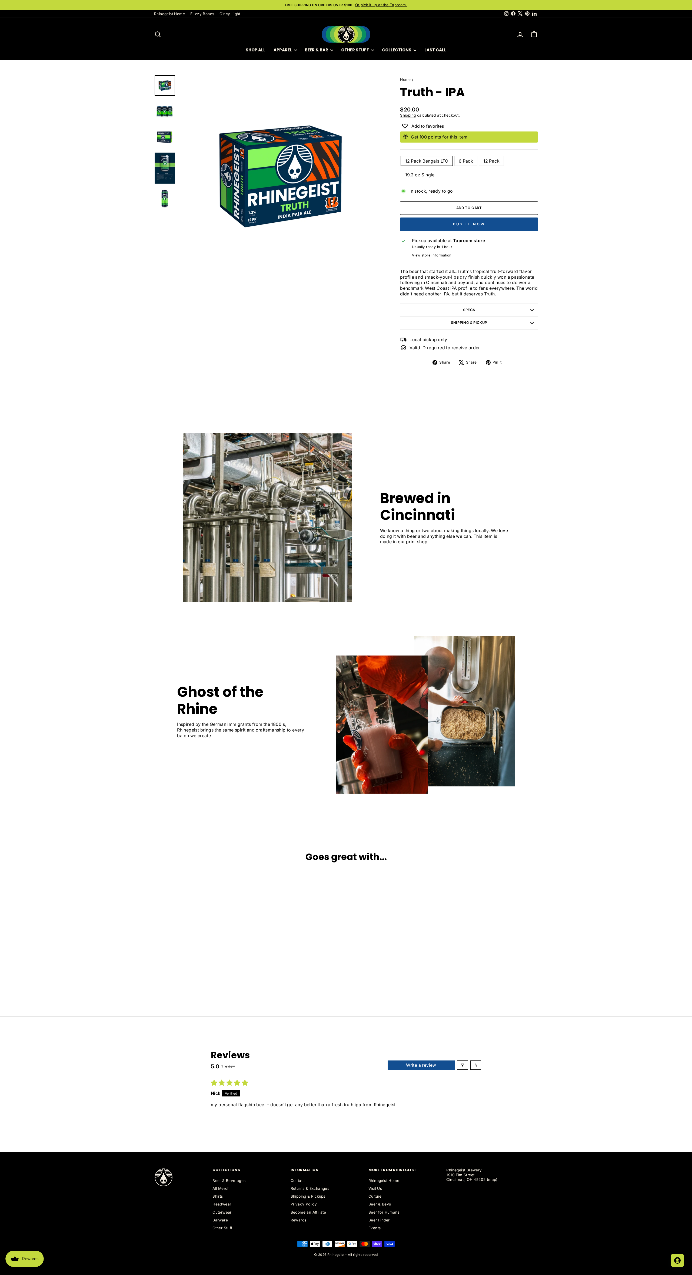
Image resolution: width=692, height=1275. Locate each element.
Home (405, 79)
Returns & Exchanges (310, 1188)
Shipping (408, 115)
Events (374, 1228)
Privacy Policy (304, 1204)
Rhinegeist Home (169, 14)
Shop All (255, 50)
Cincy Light (229, 14)
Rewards (299, 1220)
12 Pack (491, 161)
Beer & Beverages (228, 1180)
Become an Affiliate (308, 1212)
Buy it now (469, 224)
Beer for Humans (384, 1212)
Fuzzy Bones (202, 14)
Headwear (221, 1204)
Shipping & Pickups (308, 1196)
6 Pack (466, 161)
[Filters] (462, 1065)
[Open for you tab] (677, 1260)
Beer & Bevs (379, 1204)
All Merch (221, 1188)
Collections (397, 50)
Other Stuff (355, 50)
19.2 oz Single (420, 174)
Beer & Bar (317, 50)
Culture (375, 1196)
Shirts (217, 1196)
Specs (469, 310)
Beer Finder (379, 1220)
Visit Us (375, 1188)
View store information (432, 255)
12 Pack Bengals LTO (426, 161)
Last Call (435, 50)
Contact (298, 1180)
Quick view (200, 961)
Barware (220, 1220)
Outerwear (222, 1212)
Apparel (283, 50)
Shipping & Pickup (469, 323)
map (492, 1179)
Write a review (421, 1065)
